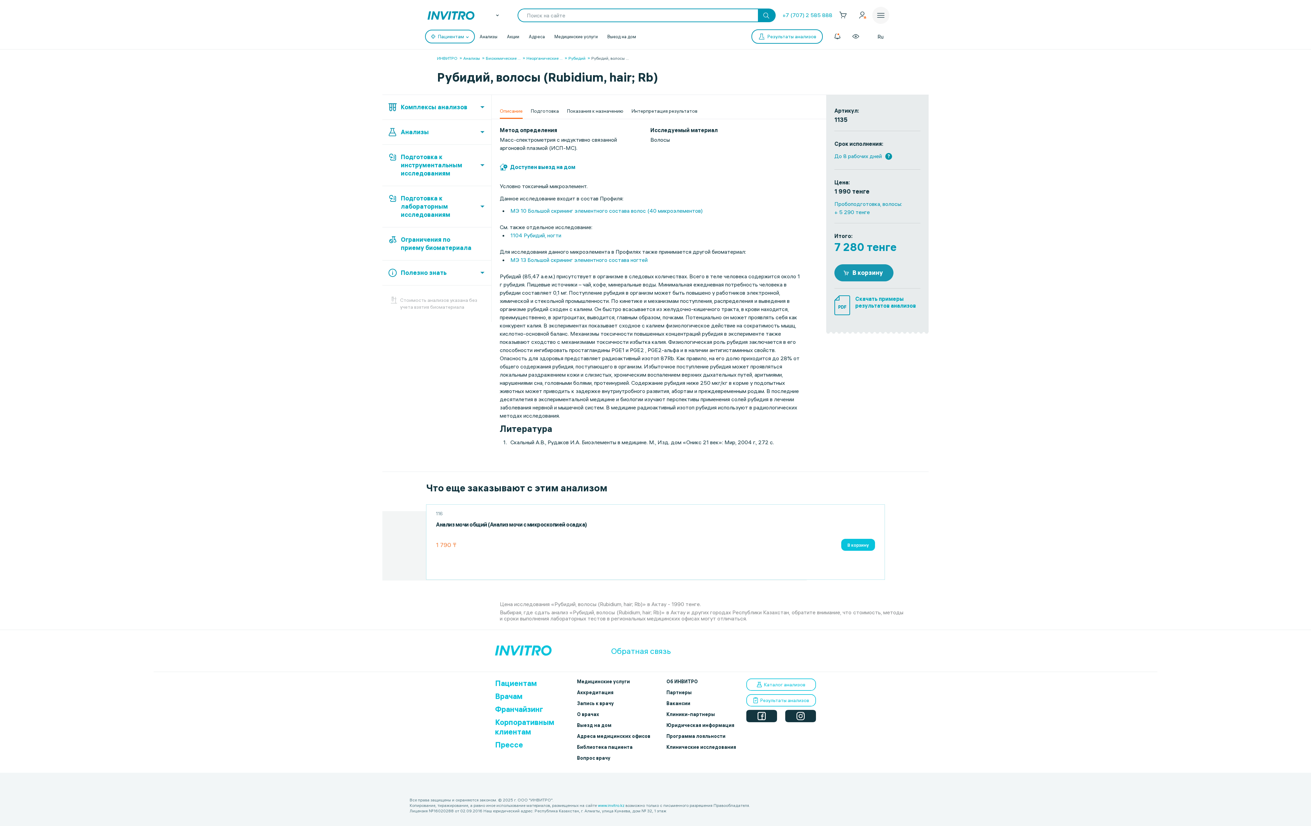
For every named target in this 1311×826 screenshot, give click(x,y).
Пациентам (516, 683)
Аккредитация (595, 692)
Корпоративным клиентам (524, 727)
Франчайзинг (519, 709)
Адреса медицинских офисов (613, 736)
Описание (511, 111)
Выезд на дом (621, 36)
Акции (513, 36)
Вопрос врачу (593, 758)
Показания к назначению (595, 111)
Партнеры (679, 692)
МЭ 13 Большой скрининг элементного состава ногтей (579, 259)
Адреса (537, 36)
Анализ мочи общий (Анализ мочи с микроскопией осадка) (511, 524)
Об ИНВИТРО (682, 681)
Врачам (509, 696)
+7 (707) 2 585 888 (807, 15)
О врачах (588, 714)
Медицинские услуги (576, 36)
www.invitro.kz (611, 805)
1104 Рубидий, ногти (535, 235)
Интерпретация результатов (664, 111)
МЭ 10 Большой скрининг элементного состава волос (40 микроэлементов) (606, 210)
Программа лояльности (695, 736)
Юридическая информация (700, 725)
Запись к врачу (595, 703)
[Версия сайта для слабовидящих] (855, 36)
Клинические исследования (701, 747)
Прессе (509, 745)
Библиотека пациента (605, 747)
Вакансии (678, 703)
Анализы (488, 36)
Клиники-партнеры (690, 714)
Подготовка (545, 111)
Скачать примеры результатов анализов (885, 302)
